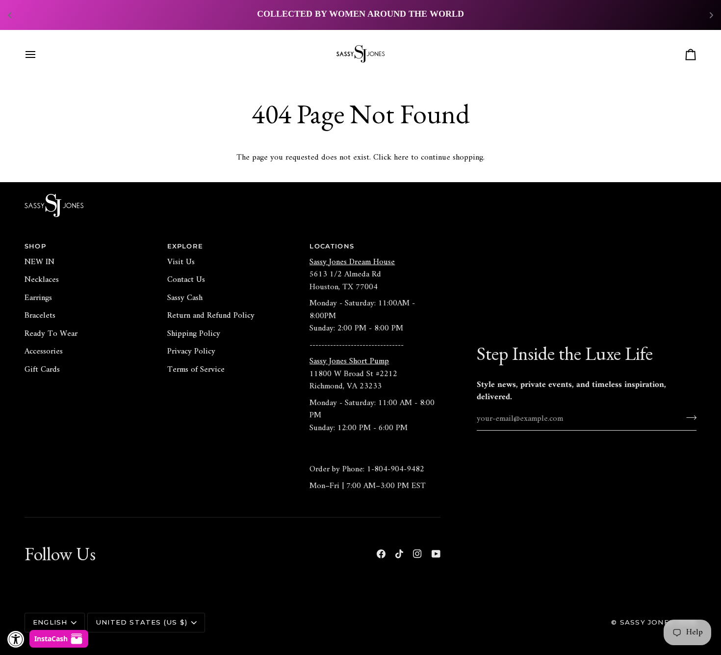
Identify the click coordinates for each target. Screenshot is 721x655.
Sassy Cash (185, 298)
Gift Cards (42, 369)
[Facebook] (381, 553)
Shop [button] (35, 246)
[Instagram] (417, 553)
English (50, 622)
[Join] (688, 418)
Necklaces (42, 280)
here (401, 157)
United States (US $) (141, 622)
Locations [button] (331, 246)
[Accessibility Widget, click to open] (16, 639)
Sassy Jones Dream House (352, 262)
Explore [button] (185, 246)
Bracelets (40, 315)
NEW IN (39, 262)
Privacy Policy (191, 351)
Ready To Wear (51, 334)
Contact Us (186, 280)
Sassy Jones (647, 622)
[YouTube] (436, 553)
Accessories (44, 351)
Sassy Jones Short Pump (349, 361)
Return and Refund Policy (211, 315)
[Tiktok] (399, 553)
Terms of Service (196, 369)
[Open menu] (39, 54)
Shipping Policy (193, 334)
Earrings (38, 298)
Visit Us (181, 262)
